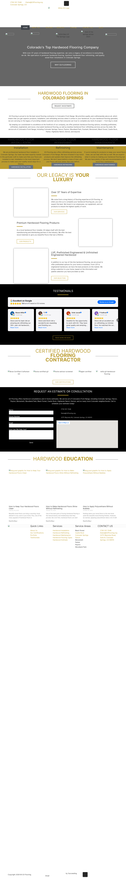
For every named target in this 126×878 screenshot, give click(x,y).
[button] (2, 56)
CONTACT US (87, 27)
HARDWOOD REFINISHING (63, 165)
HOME (25, 27)
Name (11, 410)
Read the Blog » (13, 521)
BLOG (101, 27)
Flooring (73, 27)
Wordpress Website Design (55, 873)
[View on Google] (12, 313)
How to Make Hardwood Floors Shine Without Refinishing (61, 507)
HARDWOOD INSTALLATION (21, 167)
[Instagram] (66, 3)
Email (11, 423)
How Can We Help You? (18, 429)
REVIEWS (49, 27)
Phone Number (14, 416)
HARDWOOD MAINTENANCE (105, 165)
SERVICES (60, 27)
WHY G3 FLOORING (63, 65)
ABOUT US (36, 27)
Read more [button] (14, 327)
